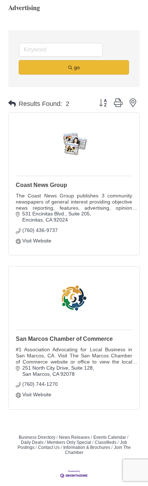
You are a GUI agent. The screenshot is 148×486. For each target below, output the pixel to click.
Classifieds (105, 442)
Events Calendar (109, 437)
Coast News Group (41, 185)
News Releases (74, 437)
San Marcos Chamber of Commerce (64, 339)
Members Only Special (69, 442)
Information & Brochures (86, 447)
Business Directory (37, 437)
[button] (12, 104)
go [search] (77, 67)
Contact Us (49, 447)
